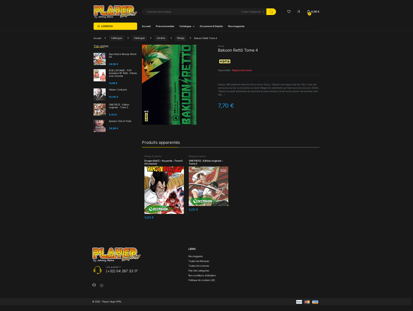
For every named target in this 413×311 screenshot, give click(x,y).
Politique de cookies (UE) (201, 280)
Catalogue (185, 26)
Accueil (146, 26)
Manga (180, 38)
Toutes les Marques (198, 261)
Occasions (157, 156)
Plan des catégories (198, 270)
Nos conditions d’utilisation (202, 275)
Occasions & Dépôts (211, 26)
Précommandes (165, 26)
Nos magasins (236, 26)
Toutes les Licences (198, 265)
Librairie (161, 38)
